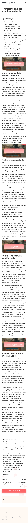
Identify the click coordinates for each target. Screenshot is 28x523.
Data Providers (22, 13)
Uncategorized (6, 512)
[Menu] (23, 2)
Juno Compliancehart (9, 440)
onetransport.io (8, 3)
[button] (6, 474)
